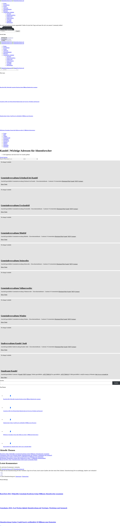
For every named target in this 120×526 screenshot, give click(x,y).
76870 (76, 181)
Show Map (4, 377)
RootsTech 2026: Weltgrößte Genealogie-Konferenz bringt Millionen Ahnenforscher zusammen (18, 87)
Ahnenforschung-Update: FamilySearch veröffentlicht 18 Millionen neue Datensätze (16, 115)
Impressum (18, 476)
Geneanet (9, 19)
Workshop (6, 139)
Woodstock (6, 140)
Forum (5, 6)
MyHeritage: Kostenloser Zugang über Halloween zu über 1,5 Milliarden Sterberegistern (17, 130)
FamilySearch (10, 18)
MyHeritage (10, 22)
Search (17, 31)
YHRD (5, 136)
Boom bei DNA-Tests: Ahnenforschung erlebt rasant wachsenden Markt (17, 446)
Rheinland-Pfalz (66, 181)
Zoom (4, 133)
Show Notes (4, 184)
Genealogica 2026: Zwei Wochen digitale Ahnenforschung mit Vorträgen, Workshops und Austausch (19, 101)
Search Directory (4, 159)
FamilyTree (9, 16)
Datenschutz (25, 476)
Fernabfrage (6, 5)
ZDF (4, 135)
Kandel (72, 181)
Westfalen (5, 146)
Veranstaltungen (7, 9)
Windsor (5, 142)
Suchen (2, 380)
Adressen (5, 8)
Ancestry (9, 13)
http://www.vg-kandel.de (101, 374)
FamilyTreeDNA (11, 15)
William (5, 143)
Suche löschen (3, 157)
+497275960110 (47, 374)
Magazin (5, 10)
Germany (80, 181)
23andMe (9, 21)
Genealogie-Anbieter (8, 12)
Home (4, 3)
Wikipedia (5, 145)
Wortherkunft (6, 138)
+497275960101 (64, 374)
